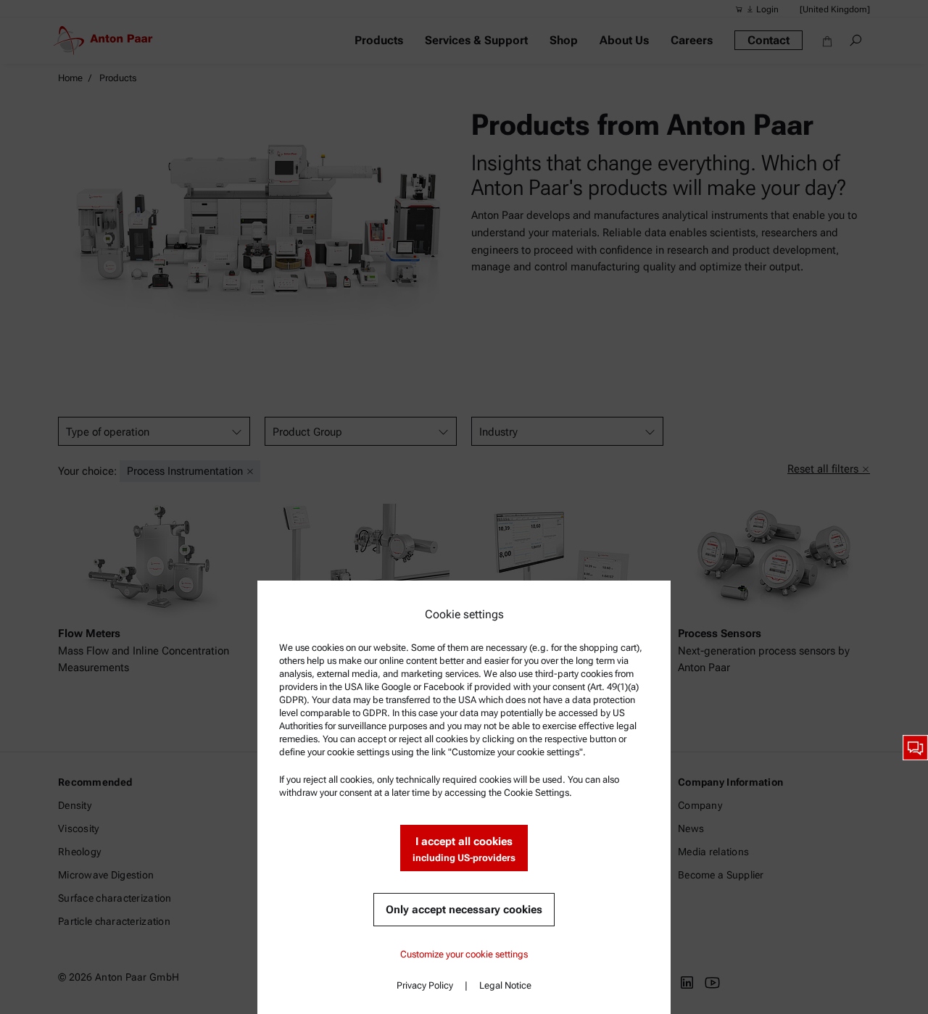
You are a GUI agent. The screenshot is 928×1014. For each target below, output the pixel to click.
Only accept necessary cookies (464, 909)
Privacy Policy (425, 985)
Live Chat (915, 747)
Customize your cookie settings (464, 954)
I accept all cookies (464, 849)
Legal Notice (505, 985)
